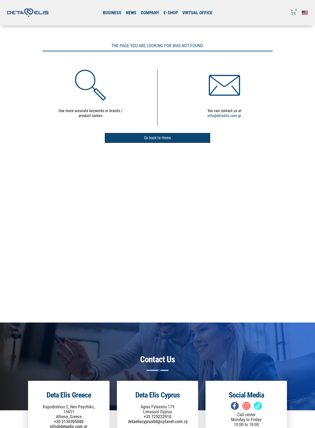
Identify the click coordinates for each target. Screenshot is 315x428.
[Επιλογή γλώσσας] (305, 13)
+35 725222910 (157, 416)
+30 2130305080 (69, 421)
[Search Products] (90, 85)
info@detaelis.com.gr (224, 115)
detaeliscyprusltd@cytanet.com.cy (158, 421)
